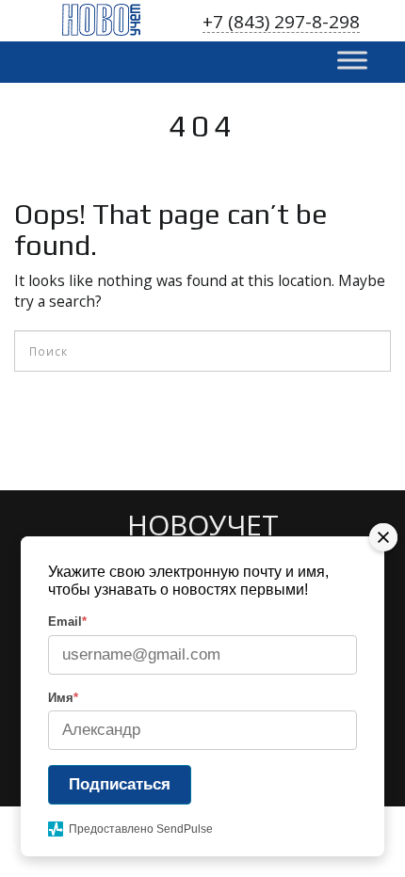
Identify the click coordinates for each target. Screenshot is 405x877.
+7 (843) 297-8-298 (281, 22)
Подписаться (119, 784)
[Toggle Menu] (352, 60)
